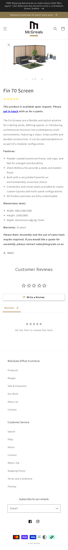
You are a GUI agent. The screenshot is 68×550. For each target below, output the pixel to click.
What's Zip (14, 462)
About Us (13, 401)
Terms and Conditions (20, 478)
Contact (12, 409)
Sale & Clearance (17, 385)
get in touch (10, 111)
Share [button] (10, 252)
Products (13, 370)
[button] (5, 29)
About (11, 447)
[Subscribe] (56, 508)
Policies (12, 486)
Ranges (12, 378)
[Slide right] (42, 79)
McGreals (37, 543)
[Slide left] (26, 79)
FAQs (10, 439)
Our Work (13, 393)
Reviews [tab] (9, 307)
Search (11, 431)
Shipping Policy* (17, 470)
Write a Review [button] (36, 297)
